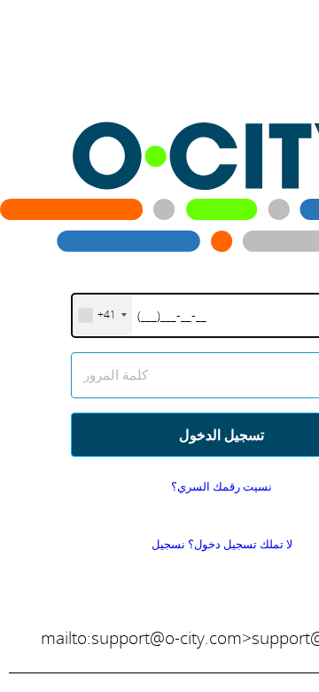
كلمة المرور (115, 374)
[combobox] (102, 316)
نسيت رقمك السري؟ (221, 486)
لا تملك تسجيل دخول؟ (222, 544)
